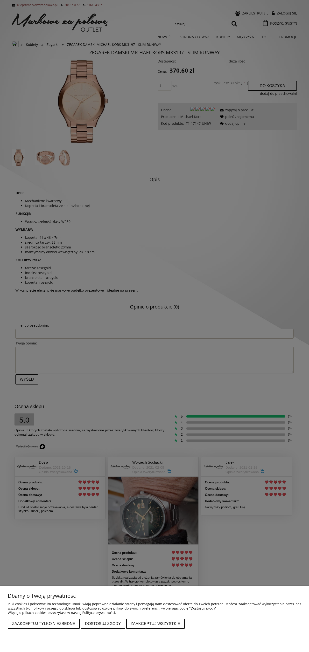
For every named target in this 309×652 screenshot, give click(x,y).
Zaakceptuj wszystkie (155, 623)
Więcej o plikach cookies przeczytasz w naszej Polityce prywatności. (62, 612)
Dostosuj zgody (103, 623)
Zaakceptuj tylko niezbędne (43, 623)
